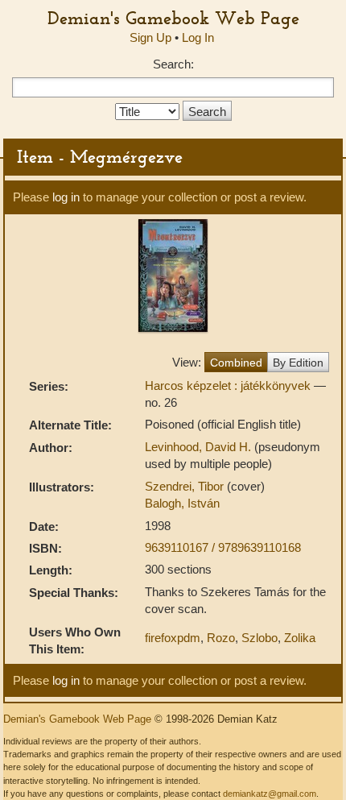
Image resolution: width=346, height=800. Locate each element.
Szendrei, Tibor (186, 486)
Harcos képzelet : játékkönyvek (229, 385)
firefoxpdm (172, 638)
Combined (236, 362)
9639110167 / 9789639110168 (223, 547)
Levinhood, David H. (199, 447)
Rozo (221, 638)
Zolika (299, 638)
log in (66, 197)
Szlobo (259, 638)
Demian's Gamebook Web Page (173, 17)
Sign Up (150, 37)
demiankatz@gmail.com (269, 793)
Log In (198, 37)
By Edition (298, 362)
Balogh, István (182, 503)
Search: (173, 64)
